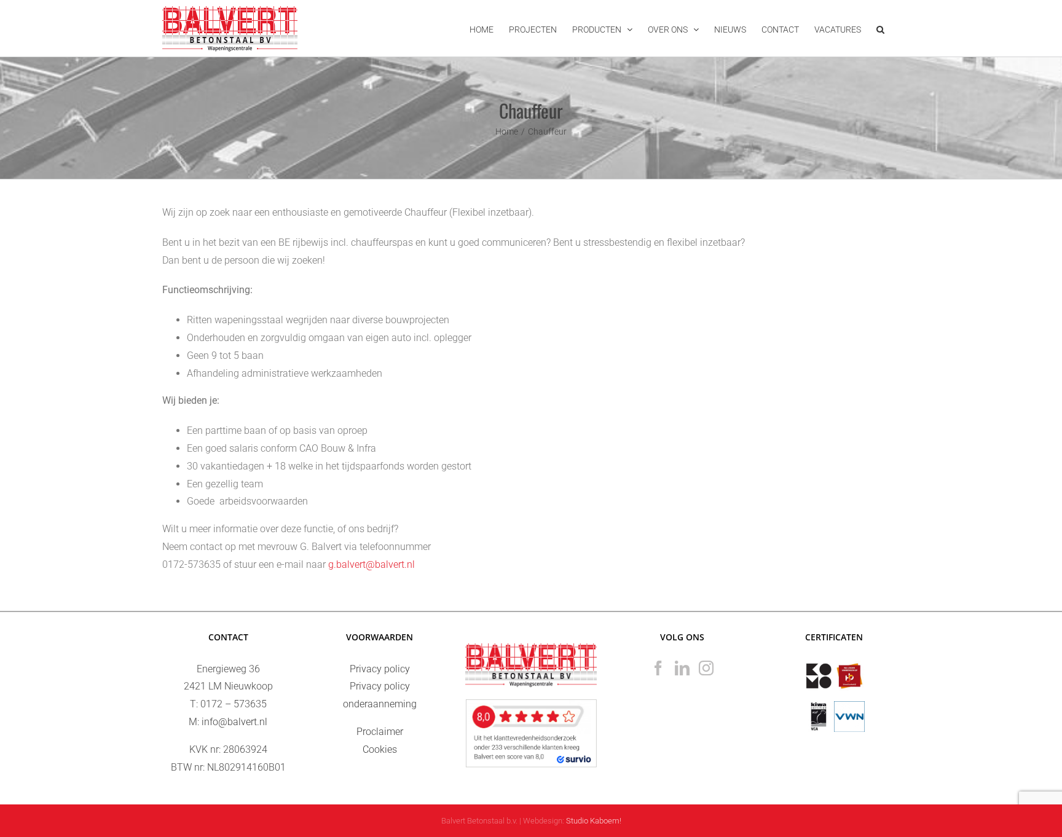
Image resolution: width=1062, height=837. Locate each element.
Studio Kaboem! (593, 820)
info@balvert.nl (234, 722)
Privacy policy (380, 669)
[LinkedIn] (682, 668)
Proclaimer (379, 731)
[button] (880, 28)
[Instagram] (706, 668)
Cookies (380, 749)
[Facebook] (658, 668)
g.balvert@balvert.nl (371, 564)
